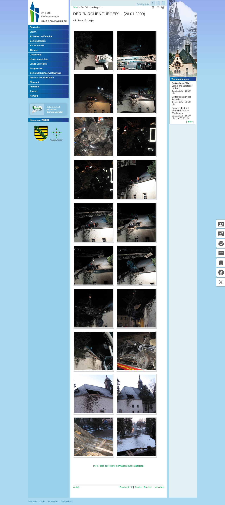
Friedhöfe (34, 87)
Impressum (53, 501)
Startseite (35, 27)
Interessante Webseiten (42, 77)
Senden (138, 487)
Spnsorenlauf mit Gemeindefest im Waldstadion (180, 111)
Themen (34, 50)
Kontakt (34, 96)
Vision (33, 32)
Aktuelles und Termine (41, 36)
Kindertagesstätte (39, 59)
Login (42, 501)
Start (75, 7)
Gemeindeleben (38, 41)
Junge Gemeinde (38, 64)
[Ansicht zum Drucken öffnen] (162, 8)
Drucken (148, 487)
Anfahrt (33, 91)
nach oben (159, 487)
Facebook (124, 487)
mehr (190, 121)
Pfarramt (34, 82)
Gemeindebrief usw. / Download (45, 73)
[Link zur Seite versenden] (157, 8)
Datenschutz (66, 501)
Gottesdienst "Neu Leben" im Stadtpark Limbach (182, 86)
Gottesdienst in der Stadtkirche (181, 98)
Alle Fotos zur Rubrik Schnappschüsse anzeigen (118, 466)
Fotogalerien (36, 68)
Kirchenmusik (37, 45)
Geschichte (35, 54)
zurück (76, 487)
